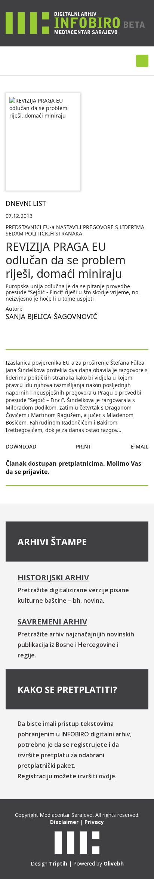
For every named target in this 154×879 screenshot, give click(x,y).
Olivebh (114, 863)
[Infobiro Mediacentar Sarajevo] (75, 22)
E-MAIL (139, 446)
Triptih (58, 863)
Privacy (94, 821)
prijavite (34, 472)
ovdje (107, 776)
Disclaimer (64, 821)
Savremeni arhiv (52, 622)
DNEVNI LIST (26, 203)
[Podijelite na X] (35, 334)
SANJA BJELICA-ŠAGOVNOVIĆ (51, 316)
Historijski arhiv (53, 577)
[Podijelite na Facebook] (12, 334)
